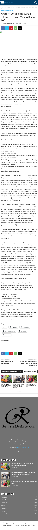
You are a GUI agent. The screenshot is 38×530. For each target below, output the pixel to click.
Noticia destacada (5, 382)
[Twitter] (7, 28)
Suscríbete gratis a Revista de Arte (28, 523)
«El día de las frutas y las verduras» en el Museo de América (28, 363)
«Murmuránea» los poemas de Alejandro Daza (31, 385)
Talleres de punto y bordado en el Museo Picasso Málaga (6, 385)
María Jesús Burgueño (8, 23)
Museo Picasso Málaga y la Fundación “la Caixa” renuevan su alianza (18, 386)
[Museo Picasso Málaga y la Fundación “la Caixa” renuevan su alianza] (19, 379)
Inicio (2, 7)
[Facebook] (3, 28)
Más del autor (30, 371)
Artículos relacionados (11, 371)
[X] (19, 451)
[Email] (20, 28)
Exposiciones (4, 502)
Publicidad (16, 525)
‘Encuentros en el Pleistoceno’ (7, 362)
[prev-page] (18, 391)
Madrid (3, 505)
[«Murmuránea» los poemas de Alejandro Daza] (31, 379)
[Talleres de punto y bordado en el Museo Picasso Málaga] (6, 379)
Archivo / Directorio (7, 525)
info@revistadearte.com (22, 447)
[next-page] (20, 391)
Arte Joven (4, 511)
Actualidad (7, 7)
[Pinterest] (11, 28)
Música (10, 10)
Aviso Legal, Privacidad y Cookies (10, 523)
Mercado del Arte (5, 514)
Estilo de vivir (4, 508)
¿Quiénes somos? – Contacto (28, 525)
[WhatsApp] (15, 28)
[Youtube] (23, 451)
